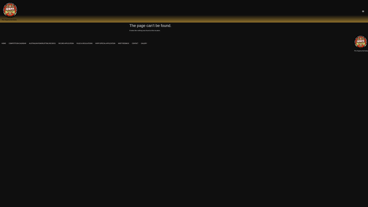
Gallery (144, 43)
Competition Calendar (17, 43)
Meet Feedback (123, 43)
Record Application (66, 43)
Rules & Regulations (85, 43)
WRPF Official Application (105, 43)
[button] (363, 11)
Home (4, 43)
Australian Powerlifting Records (42, 43)
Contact (135, 43)
